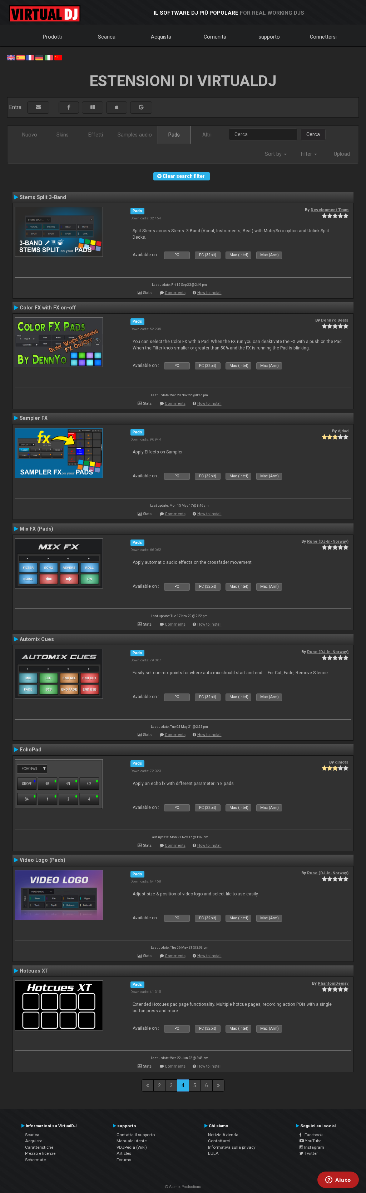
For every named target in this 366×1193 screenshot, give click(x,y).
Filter (307, 154)
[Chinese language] (58, 57)
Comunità (215, 37)
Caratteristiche (39, 1147)
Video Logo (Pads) (42, 860)
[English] (11, 57)
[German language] (39, 57)
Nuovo (29, 135)
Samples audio (135, 135)
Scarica (106, 37)
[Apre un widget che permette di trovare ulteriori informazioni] (338, 1180)
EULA (213, 1153)
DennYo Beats (334, 320)
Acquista (161, 37)
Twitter (310, 1153)
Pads (174, 135)
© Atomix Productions (183, 1186)
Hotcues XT (34, 971)
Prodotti (52, 37)
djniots (341, 762)
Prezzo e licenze (40, 1153)
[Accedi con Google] (141, 107)
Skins (62, 135)
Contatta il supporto (136, 1134)
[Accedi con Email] (38, 107)
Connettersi (323, 37)
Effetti (95, 135)
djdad (343, 430)
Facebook (312, 1134)
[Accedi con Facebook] (69, 107)
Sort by (274, 154)
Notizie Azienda (223, 1134)
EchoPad (30, 749)
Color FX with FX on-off (48, 307)
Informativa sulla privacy (232, 1147)
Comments (175, 292)
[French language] (30, 57)
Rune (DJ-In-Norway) (327, 541)
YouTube (312, 1140)
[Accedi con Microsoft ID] (92, 107)
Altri (207, 135)
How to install (209, 292)
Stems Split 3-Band (43, 197)
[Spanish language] (20, 57)
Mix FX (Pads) (36, 529)
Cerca (313, 134)
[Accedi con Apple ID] (116, 107)
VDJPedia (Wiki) (132, 1147)
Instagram (313, 1147)
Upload (342, 154)
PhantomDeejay (333, 983)
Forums (124, 1159)
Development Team (329, 209)
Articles (124, 1153)
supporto (269, 37)
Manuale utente (132, 1140)
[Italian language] (49, 57)
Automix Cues (37, 639)
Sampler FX (34, 418)
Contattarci (219, 1140)
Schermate (35, 1159)
